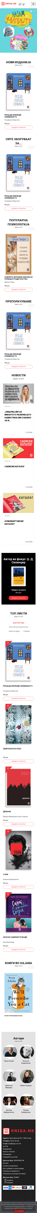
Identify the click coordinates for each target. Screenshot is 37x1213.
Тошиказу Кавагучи (12, 120)
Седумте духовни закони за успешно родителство (18, 278)
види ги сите (18, 65)
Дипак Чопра (9, 282)
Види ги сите (18, 616)
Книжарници (7, 1149)
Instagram (10, 1182)
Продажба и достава (10, 1157)
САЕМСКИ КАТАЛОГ (15, 466)
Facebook (10, 1180)
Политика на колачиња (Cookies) (14, 1174)
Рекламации (7, 1154)
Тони (5, 874)
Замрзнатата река (12, 749)
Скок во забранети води (15, 937)
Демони (7, 812)
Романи (27, 631)
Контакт (6, 1163)
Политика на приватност (11, 1171)
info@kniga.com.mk (14, 1144)
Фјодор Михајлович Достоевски (15, 816)
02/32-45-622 (14, 1141)
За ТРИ (5, 1146)
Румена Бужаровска (11, 879)
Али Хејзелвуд (8, 942)
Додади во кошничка (18, 127)
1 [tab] (31, 11)
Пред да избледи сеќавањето (12, 116)
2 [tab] (34, 11)
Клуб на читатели (9, 1152)
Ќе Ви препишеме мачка (13, 1015)
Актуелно (7, 406)
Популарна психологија (18, 627)
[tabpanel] (18, 30)
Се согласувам (19, 1211)
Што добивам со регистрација (13, 1168)
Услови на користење (10, 1166)
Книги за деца (14, 631)
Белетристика (18, 623)
